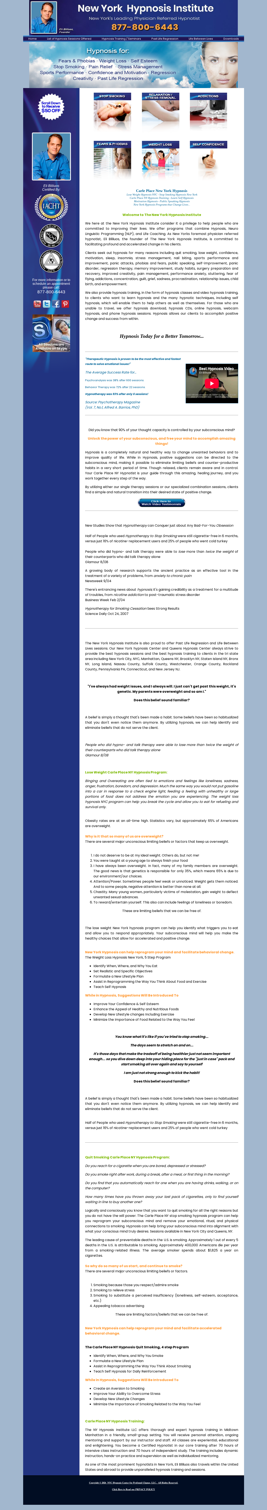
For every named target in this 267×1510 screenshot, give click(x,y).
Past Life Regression (164, 39)
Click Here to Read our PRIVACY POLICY (133, 1489)
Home (32, 39)
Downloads (231, 39)
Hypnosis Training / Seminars (121, 39)
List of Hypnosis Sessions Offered (69, 39)
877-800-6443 (51, 291)
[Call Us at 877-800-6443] (133, 17)
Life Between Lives (201, 39)
